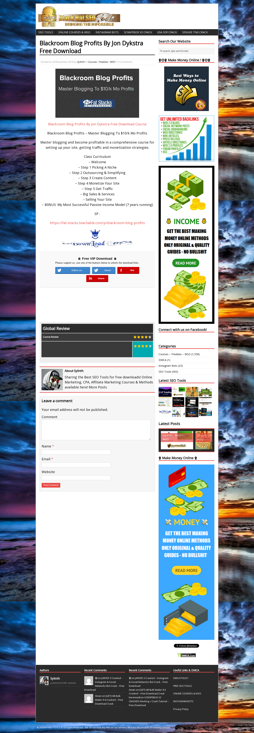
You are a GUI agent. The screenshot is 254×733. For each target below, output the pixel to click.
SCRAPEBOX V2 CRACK (182, 727)
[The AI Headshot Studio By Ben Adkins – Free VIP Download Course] (191, 394)
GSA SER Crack (167, 32)
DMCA (162, 360)
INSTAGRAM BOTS (183, 701)
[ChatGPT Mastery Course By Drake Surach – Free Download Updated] (191, 405)
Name (47, 446)
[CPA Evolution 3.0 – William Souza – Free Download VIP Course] (205, 405)
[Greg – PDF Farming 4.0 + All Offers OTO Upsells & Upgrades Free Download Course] (205, 394)
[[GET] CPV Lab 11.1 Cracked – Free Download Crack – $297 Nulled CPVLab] (165, 415)
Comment (49, 417)
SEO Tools (45, 32)
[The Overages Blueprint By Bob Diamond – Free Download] (178, 415)
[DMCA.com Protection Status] (186, 655)
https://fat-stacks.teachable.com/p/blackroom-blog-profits (97, 223)
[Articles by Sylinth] (44, 683)
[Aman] (88, 701)
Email (46, 459)
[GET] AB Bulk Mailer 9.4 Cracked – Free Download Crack (109, 699)
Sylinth (81, 61)
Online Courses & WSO (74, 32)
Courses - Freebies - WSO (101, 61)
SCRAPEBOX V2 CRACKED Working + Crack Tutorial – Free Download (149, 701)
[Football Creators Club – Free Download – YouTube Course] (165, 405)
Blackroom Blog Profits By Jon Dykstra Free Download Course (97, 124)
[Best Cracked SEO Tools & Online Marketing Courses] (79, 25)
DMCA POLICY (180, 678)
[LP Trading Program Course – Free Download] (165, 394)
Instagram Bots (107, 32)
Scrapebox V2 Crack (138, 32)
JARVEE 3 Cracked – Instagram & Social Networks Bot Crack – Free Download (148, 682)
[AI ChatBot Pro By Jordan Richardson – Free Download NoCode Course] (191, 415)
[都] (88, 683)
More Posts (98, 387)
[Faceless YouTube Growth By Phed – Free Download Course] (178, 405)
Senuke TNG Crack (195, 32)
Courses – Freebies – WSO (175, 354)
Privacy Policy (181, 709)
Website (48, 472)
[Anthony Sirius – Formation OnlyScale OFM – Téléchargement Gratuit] (205, 415)
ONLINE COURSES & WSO (187, 693)
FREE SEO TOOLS (182, 686)
